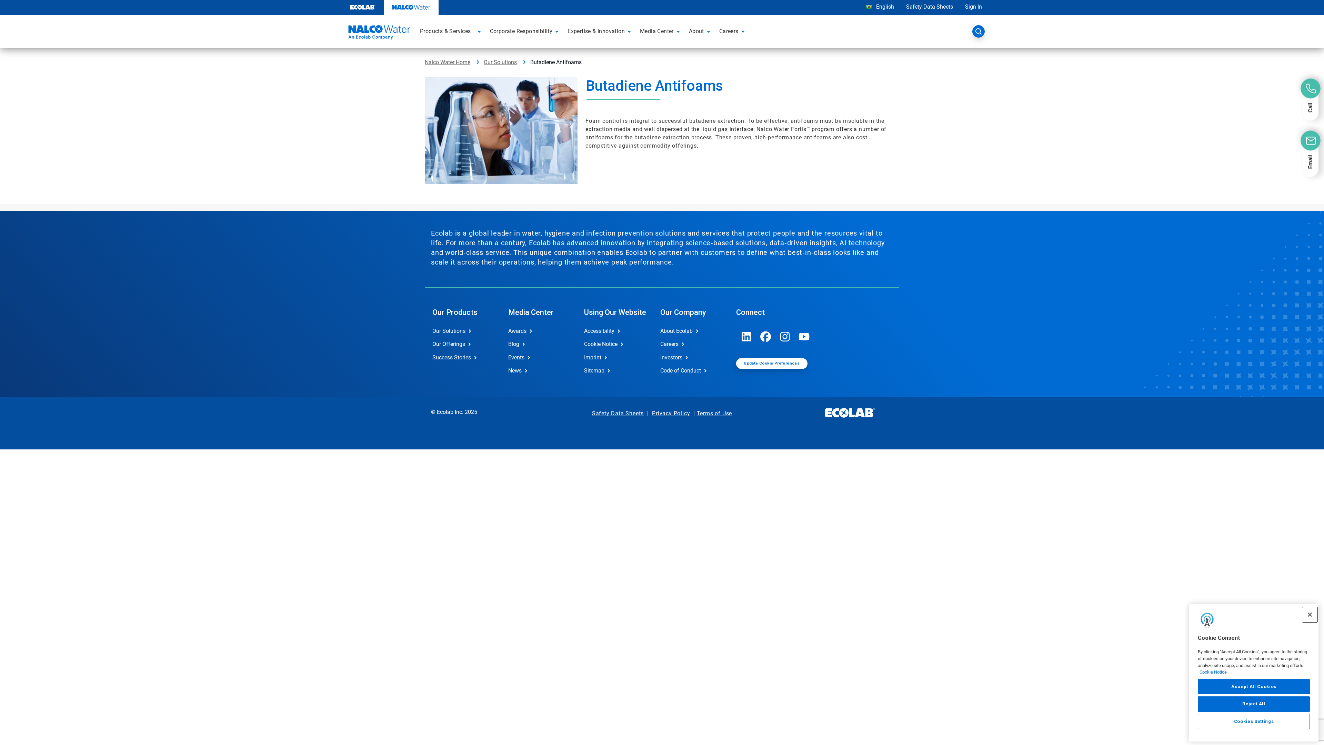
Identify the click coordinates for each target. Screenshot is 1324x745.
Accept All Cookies (1253, 686)
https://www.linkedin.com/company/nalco (746, 337)
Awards (517, 331)
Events (516, 357)
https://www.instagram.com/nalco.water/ (785, 337)
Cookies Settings (1254, 721)
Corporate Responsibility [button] (521, 31)
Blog (513, 344)
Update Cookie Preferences (772, 363)
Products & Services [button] (445, 31)
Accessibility (599, 331)
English (884, 6)
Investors (671, 357)
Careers (669, 344)
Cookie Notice (1213, 672)
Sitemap (594, 370)
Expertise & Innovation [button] (596, 31)
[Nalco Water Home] (378, 33)
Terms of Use (714, 413)
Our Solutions (500, 62)
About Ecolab (676, 331)
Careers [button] (729, 31)
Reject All (1253, 703)
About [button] (696, 31)
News (515, 370)
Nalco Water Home (447, 62)
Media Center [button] (657, 31)
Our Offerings (448, 344)
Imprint (592, 357)
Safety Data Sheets (929, 6)
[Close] (1309, 614)
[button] (480, 31)
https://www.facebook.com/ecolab (766, 337)
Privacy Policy (671, 413)
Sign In (973, 6)
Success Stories (451, 357)
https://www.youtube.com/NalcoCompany (804, 337)
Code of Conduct (680, 370)
